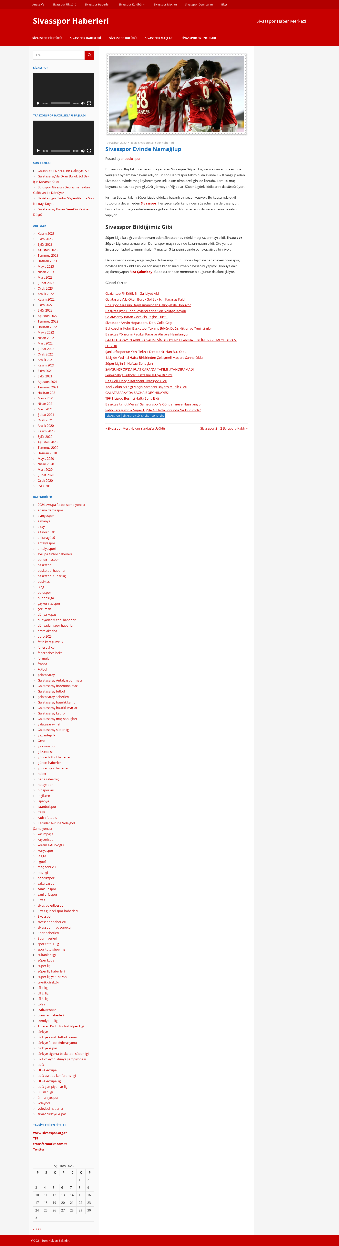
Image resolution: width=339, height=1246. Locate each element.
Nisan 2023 (46, 272)
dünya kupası (47, 614)
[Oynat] (38, 103)
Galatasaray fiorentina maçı (58, 686)
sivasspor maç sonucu (54, 927)
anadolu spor (131, 158)
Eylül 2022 (45, 310)
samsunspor (47, 889)
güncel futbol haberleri (54, 757)
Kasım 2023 (46, 233)
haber (42, 774)
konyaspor (45, 850)
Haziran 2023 (47, 261)
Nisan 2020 (46, 464)
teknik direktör (48, 982)
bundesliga (46, 598)
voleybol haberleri (51, 1108)
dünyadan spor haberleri (56, 625)
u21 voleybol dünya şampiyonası (62, 1059)
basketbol (45, 565)
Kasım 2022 (46, 299)
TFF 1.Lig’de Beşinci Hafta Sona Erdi (132, 398)
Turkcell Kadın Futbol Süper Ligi (61, 1026)
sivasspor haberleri (52, 922)
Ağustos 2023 (47, 250)
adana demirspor (50, 510)
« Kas (37, 1229)
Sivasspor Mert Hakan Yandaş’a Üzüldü (136, 428)
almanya (44, 521)
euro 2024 (45, 636)
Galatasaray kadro (51, 713)
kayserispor (46, 839)
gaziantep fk (46, 735)
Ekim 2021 (45, 371)
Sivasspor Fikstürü (65, 4)
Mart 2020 (45, 469)
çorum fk (44, 609)
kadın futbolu (47, 817)
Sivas (41, 900)
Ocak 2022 (45, 354)
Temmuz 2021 (48, 387)
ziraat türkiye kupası (52, 1114)
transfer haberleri (51, 1015)
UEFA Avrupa (47, 1070)
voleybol (44, 1103)
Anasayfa (38, 4)
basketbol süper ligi (52, 576)
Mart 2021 (45, 409)
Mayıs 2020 (46, 458)
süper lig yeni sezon (52, 977)
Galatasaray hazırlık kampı (57, 702)
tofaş (41, 1004)
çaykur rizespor (49, 603)
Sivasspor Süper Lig (136, 415)
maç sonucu (47, 867)
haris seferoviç (48, 779)
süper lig (44, 966)
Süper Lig (158, 415)
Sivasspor (149, 203)
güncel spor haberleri (53, 768)
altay (41, 526)
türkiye (43, 1032)
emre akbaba (47, 631)
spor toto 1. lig (48, 944)
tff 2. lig (43, 993)
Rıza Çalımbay (140, 271)
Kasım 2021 (46, 365)
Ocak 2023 (45, 288)
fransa (42, 664)
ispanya (43, 801)
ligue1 (42, 861)
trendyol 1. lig (48, 1021)
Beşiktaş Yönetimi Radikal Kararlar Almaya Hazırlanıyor (147, 334)
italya (42, 812)
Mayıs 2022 (46, 332)
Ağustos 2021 (47, 382)
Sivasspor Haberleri (97, 4)
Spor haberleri (48, 933)
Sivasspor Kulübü (130, 4)
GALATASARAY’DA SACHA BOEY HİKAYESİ (137, 392)
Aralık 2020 (46, 426)
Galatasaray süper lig (53, 730)
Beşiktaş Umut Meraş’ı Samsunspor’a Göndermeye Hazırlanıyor (153, 404)
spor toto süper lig (51, 949)
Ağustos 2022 (47, 316)
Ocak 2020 (45, 480)
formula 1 (45, 658)
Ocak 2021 (45, 420)
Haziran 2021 (47, 393)
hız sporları (46, 790)
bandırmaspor (48, 559)
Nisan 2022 (46, 338)
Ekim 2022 (45, 305)
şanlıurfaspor (47, 894)
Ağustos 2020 (47, 442)
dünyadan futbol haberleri (57, 620)
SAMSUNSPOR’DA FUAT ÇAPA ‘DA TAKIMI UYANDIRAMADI (149, 369)
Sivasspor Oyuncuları (199, 4)
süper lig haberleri (51, 971)
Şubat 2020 (46, 475)
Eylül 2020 (45, 436)
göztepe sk (45, 752)
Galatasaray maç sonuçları (57, 719)
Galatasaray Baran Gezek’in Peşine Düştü (136, 316)
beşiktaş (44, 581)
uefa (41, 1064)
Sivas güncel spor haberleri (156, 143)
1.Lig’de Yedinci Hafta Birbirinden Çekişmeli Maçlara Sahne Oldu (154, 357)
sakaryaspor (47, 883)
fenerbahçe (46, 647)
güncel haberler (49, 763)
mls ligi (43, 872)
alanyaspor (46, 515)
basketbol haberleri (52, 570)
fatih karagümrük (50, 642)
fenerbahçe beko (50, 653)
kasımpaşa (45, 834)
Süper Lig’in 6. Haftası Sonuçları (129, 363)
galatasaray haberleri (53, 697)
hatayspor (45, 784)
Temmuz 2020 (48, 447)
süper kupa (46, 960)
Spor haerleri (47, 938)
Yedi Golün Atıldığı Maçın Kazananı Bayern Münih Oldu (146, 386)
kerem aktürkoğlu (51, 845)
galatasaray (46, 675)
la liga (42, 856)
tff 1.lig (43, 988)
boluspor (44, 592)
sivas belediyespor (51, 905)
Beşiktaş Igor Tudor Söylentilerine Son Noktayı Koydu (145, 311)
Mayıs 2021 (46, 398)
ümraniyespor (48, 1097)
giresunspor (47, 746)
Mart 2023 (45, 277)
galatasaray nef (49, 724)
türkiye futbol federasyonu (57, 1043)
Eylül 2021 (45, 376)
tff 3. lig (43, 999)
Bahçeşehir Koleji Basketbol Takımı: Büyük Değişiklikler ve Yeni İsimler (158, 328)
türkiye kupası (48, 1048)
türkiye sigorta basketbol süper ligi (63, 1054)
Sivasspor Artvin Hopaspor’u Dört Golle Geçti (139, 322)
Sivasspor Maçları (165, 4)
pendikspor (46, 878)
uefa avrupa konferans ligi (57, 1075)
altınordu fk (46, 532)
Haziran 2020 (47, 453)
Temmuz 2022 (48, 321)
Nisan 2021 (46, 404)
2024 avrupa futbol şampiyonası (61, 505)
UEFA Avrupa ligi (50, 1081)
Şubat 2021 (46, 415)
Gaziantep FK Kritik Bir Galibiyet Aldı (132, 293)
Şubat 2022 (46, 349)
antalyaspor (46, 543)
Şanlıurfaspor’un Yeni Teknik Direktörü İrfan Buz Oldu (145, 351)
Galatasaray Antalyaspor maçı (60, 680)
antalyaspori (47, 548)
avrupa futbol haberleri (55, 554)
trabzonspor (47, 1010)
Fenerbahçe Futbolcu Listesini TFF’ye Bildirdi (138, 375)
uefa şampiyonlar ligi (53, 1086)
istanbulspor (47, 806)
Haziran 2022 (47, 327)
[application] (63, 90)
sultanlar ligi (47, 955)
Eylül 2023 (45, 244)
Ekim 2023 (45, 239)
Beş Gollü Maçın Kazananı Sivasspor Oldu (136, 381)
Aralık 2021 (46, 360)
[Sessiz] (83, 103)
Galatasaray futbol (51, 691)
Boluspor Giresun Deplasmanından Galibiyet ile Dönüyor (148, 305)
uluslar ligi (45, 1092)
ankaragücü (46, 537)
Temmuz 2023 (48, 255)
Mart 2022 (45, 343)
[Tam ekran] (89, 103)
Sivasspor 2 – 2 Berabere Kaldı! (222, 428)
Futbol (42, 669)
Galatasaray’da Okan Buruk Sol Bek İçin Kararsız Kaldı (145, 299)
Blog (224, 4)
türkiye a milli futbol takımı (57, 1037)
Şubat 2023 (46, 283)
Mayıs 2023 (46, 266)
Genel (42, 741)
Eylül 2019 (45, 486)
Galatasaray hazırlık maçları (58, 708)
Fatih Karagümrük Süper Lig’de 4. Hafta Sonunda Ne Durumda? (153, 410)
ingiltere (44, 795)
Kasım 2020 (46, 431)
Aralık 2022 (46, 294)
